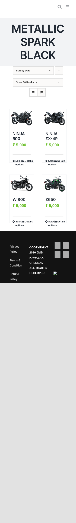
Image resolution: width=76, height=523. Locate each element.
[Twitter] (66, 245)
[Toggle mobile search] (60, 7)
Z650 (50, 199)
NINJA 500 (19, 136)
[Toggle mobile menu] (68, 7)
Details (28, 161)
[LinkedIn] (66, 254)
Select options (18, 163)
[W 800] (22, 184)
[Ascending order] (59, 70)
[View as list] (41, 92)
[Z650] (54, 184)
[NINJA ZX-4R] (54, 118)
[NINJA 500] (22, 118)
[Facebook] (58, 245)
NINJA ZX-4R (51, 136)
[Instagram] (58, 254)
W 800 (19, 199)
